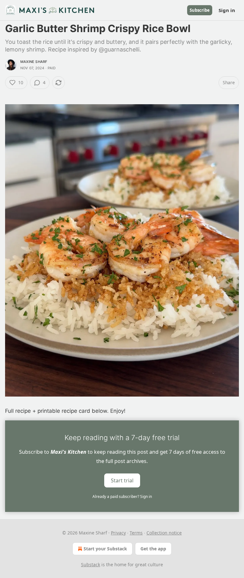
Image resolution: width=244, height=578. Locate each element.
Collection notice (164, 533)
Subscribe (200, 10)
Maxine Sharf (33, 61)
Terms (136, 533)
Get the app (153, 549)
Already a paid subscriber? (122, 496)
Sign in (227, 10)
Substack (90, 564)
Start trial (122, 480)
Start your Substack (105, 549)
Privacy (118, 533)
